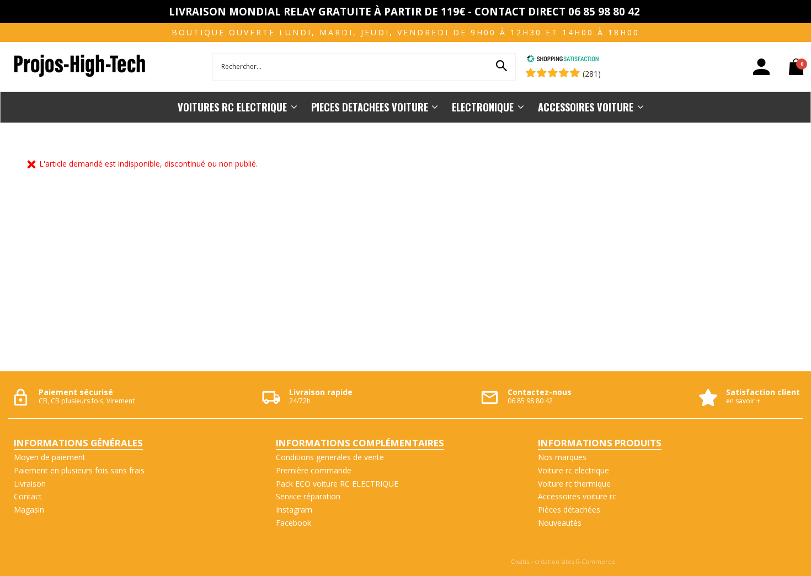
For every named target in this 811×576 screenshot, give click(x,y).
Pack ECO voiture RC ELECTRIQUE (337, 483)
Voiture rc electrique (573, 470)
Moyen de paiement (50, 457)
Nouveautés (559, 523)
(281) (592, 73)
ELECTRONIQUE (483, 106)
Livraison (30, 483)
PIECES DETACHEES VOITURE (369, 106)
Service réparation (308, 496)
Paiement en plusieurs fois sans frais (79, 470)
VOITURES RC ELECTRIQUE (232, 106)
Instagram (294, 509)
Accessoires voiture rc (577, 496)
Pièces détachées (569, 509)
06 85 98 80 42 (530, 401)
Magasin (29, 509)
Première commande (313, 470)
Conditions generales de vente (330, 457)
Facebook (293, 523)
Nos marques (562, 457)
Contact (28, 496)
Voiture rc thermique (574, 483)
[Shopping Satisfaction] (563, 60)
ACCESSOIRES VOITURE (585, 106)
